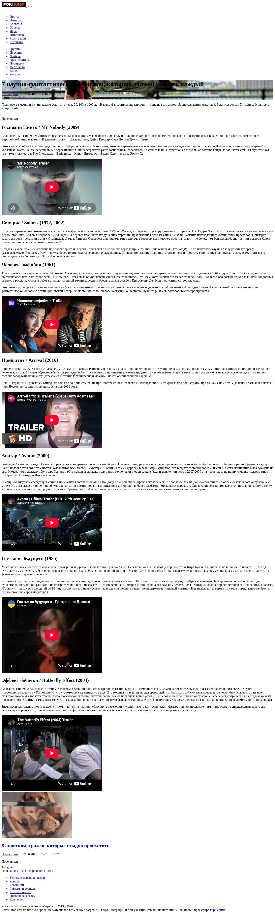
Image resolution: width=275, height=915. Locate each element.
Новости (16, 20)
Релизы (15, 74)
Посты (14, 16)
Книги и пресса (20, 892)
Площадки (17, 63)
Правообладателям (22, 895)
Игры (13, 31)
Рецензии (16, 42)
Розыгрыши (18, 38)
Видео (14, 70)
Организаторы (20, 59)
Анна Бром (10, 94)
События (16, 24)
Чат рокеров (40, 870)
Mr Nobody (18, 97)
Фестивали (17, 67)
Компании (17, 885)
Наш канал (14, 870)
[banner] (14, 6)
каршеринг (217, 910)
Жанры (15, 881)
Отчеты (15, 27)
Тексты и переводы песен (27, 877)
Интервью (17, 34)
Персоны (16, 52)
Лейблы (15, 56)
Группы (15, 49)
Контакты (16, 899)
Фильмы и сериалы (23, 888)
